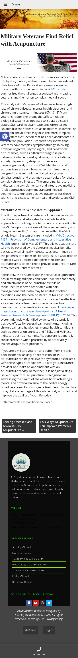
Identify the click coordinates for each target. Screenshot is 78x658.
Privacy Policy (54, 619)
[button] (4, 136)
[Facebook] (29, 603)
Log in (49, 630)
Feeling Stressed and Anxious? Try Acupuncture (17, 426)
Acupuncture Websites (31, 611)
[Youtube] (36, 603)
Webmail (30, 630)
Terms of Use (36, 619)
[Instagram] (42, 603)
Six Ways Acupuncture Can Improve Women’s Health (56, 426)
